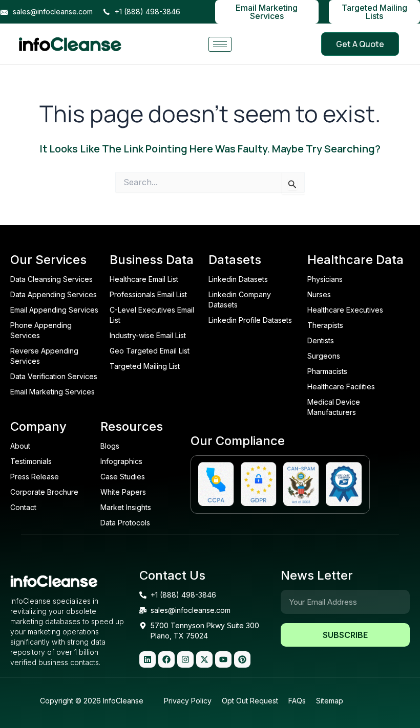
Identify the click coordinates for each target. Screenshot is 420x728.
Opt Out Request (250, 700)
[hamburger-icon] (220, 44)
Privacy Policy (188, 700)
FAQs (297, 700)
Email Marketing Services (267, 12)
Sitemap (329, 700)
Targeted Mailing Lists (374, 12)
